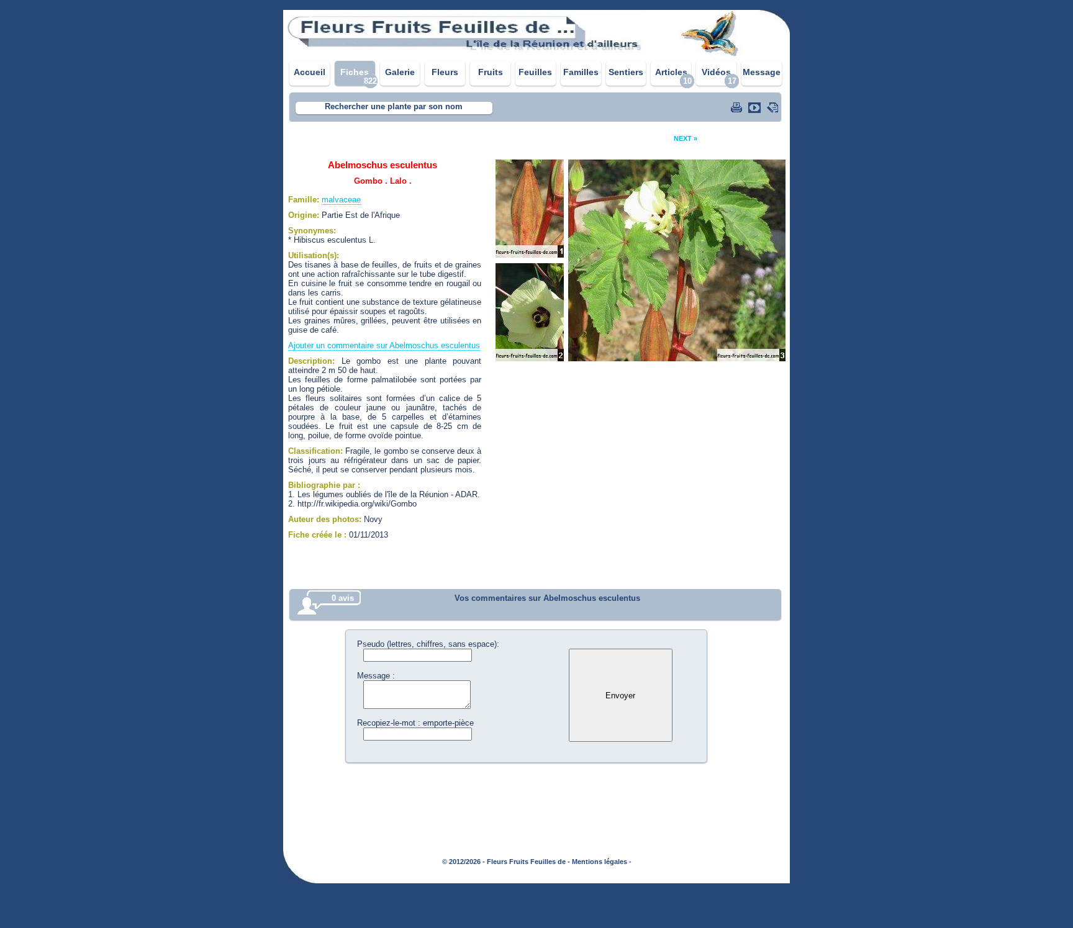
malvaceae (341, 199)
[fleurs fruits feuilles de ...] (536, 54)
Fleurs (445, 72)
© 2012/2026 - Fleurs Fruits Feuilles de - (506, 861)
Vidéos (716, 72)
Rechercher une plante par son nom (394, 106)
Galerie (400, 72)
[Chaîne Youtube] (755, 107)
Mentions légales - (602, 861)
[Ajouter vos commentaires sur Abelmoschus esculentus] (773, 107)
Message (762, 72)
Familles (581, 72)
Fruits (490, 72)
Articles (671, 72)
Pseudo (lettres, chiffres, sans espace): (428, 644)
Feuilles (535, 72)
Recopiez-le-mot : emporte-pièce (415, 723)
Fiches (354, 72)
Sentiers (626, 72)
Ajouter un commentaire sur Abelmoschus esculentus (384, 345)
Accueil (309, 72)
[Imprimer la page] (737, 107)
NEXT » (685, 138)
